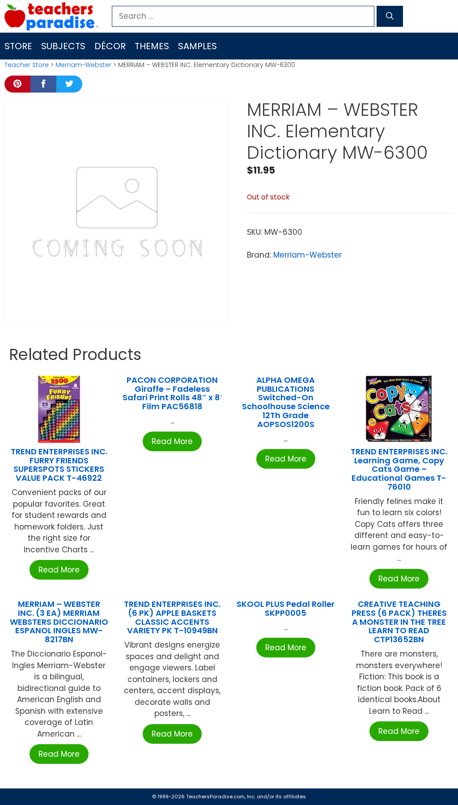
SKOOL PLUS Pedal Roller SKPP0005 (286, 608)
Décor (110, 46)
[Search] (390, 16)
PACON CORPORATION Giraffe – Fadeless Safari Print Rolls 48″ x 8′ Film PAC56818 (172, 393)
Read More (59, 569)
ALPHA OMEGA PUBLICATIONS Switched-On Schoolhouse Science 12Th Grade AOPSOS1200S (286, 402)
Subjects (63, 46)
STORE (18, 46)
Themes (152, 46)
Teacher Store (26, 64)
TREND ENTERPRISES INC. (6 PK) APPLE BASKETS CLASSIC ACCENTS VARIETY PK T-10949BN (172, 617)
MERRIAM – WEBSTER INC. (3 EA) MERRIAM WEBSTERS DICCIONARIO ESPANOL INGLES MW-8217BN (59, 621)
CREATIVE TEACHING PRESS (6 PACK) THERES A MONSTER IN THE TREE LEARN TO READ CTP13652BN (399, 621)
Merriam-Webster (83, 64)
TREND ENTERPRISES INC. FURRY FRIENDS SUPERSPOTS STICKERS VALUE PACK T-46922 (59, 464)
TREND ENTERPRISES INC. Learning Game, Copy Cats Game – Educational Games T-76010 (399, 469)
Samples (197, 46)
